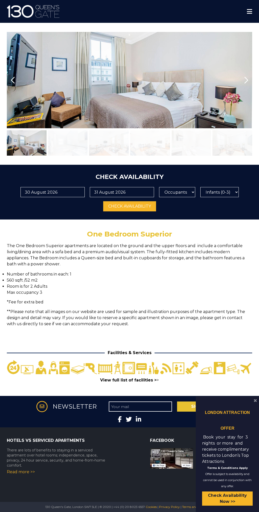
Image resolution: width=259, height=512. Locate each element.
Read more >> (21, 471)
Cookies (151, 507)
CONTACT (14, 11)
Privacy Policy (169, 507)
